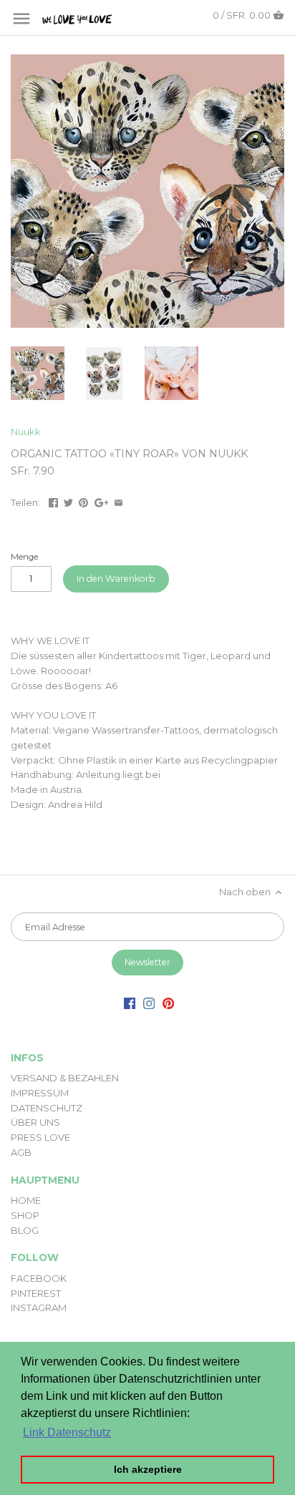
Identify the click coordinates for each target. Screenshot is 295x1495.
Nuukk (26, 431)
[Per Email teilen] (118, 501)
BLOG (25, 1230)
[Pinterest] (168, 1002)
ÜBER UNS (35, 1122)
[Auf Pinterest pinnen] (83, 501)
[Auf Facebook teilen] (53, 501)
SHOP (25, 1215)
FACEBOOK (39, 1278)
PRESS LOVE (40, 1137)
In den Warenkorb (116, 578)
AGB (21, 1152)
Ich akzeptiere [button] (148, 1469)
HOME (26, 1200)
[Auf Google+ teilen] (102, 501)
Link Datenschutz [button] (67, 1432)
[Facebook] (129, 1002)
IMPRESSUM (40, 1093)
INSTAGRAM (39, 1307)
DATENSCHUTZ (46, 1108)
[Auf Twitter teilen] (68, 501)
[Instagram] (149, 1002)
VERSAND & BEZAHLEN (65, 1077)
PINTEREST (36, 1293)
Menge (24, 557)
